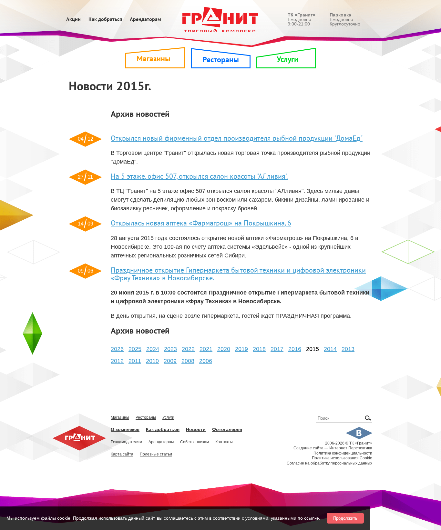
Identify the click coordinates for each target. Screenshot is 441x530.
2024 (152, 349)
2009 (170, 361)
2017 (277, 349)
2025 (134, 349)
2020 (223, 349)
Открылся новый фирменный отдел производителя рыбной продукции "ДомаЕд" (237, 138)
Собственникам (194, 442)
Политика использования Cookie (342, 458)
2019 (241, 349)
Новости (196, 429)
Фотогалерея (227, 429)
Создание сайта (308, 448)
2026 (117, 349)
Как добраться (105, 19)
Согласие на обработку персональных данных (329, 463)
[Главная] (220, 19)
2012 (117, 361)
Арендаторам (145, 19)
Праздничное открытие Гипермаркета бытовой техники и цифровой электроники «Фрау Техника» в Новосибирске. (238, 274)
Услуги (287, 59)
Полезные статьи (156, 454)
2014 (330, 349)
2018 (259, 349)
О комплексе (125, 429)
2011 (134, 361)
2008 (187, 361)
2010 (152, 361)
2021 (206, 349)
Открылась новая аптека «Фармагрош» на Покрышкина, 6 (201, 223)
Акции (73, 19)
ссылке (311, 518)
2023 (170, 349)
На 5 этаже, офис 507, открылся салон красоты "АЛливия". (199, 176)
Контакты (224, 442)
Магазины (153, 59)
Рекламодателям (126, 442)
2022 (188, 349)
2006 (205, 361)
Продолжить (345, 518)
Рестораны (220, 60)
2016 (294, 349)
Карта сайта (122, 454)
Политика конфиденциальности (342, 453)
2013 (348, 349)
